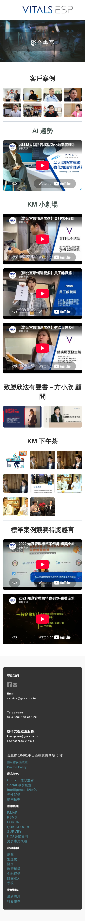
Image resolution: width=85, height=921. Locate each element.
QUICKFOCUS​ (18, 827)
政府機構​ (14, 868)
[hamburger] (10, 10)
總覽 (10, 854)
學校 (10, 883)
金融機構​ (14, 873)
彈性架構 (14, 794)
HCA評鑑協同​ (17, 836)
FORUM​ (13, 822)
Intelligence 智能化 (22, 789)
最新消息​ (14, 896)
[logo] (47, 10)
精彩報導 (14, 901)
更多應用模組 (17, 841)
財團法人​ (14, 878)
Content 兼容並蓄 (20, 780)
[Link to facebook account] (9, 684)
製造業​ (12, 859)
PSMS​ (12, 817)
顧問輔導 (14, 799)
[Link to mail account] (15, 684)
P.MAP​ (12, 812)
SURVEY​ (14, 831)
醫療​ (10, 864)
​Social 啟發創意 (19, 785)
